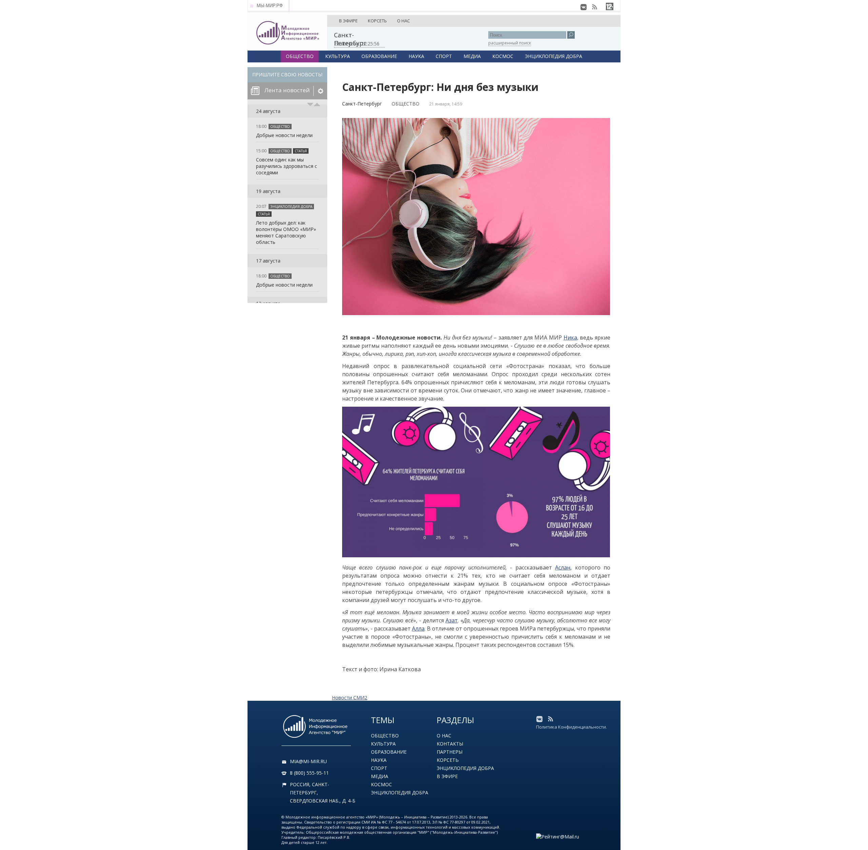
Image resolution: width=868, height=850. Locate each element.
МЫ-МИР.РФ (270, 5)
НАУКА (416, 56)
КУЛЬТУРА (337, 56)
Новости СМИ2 (349, 697)
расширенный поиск (509, 43)
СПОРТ (444, 56)
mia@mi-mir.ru (308, 761)
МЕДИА (472, 56)
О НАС (403, 21)
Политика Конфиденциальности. (571, 727)
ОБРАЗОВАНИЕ (379, 56)
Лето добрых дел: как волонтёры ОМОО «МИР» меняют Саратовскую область (286, 232)
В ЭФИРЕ (348, 21)
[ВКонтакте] (583, 7)
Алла (418, 628)
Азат (452, 620)
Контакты (450, 743)
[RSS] (594, 7)
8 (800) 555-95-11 (309, 773)
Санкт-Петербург (362, 103)
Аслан (562, 567)
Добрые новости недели (284, 135)
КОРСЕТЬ (377, 21)
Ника (570, 337)
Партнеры (449, 752)
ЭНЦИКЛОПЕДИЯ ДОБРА (553, 56)
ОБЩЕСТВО (300, 56)
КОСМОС (502, 56)
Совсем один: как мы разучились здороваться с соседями (286, 166)
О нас (444, 735)
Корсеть (448, 760)
